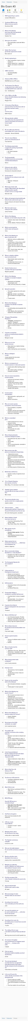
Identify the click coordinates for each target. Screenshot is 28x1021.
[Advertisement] (14, 1002)
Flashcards (9, 2)
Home (3, 2)
